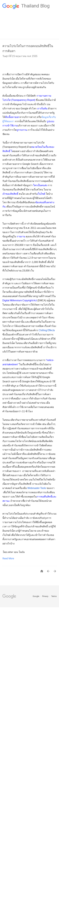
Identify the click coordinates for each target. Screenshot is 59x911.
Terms (54, 596)
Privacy (45, 596)
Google (36, 596)
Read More (8, 558)
